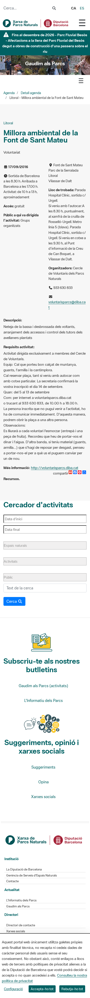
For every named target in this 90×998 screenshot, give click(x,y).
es (82, 8)
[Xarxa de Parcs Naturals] (36, 23)
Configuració (13, 989)
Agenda (9, 93)
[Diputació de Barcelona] (44, 839)
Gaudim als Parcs (18, 906)
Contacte (12, 881)
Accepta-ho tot (42, 989)
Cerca (12, 601)
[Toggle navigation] (82, 22)
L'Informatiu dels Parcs (43, 700)
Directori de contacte (20, 925)
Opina (43, 781)
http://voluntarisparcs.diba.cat (54, 467)
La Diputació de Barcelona (24, 869)
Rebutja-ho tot (72, 989)
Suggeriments (43, 767)
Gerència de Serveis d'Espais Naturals (31, 875)
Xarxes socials (43, 796)
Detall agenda (31, 93)
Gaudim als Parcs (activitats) (43, 685)
